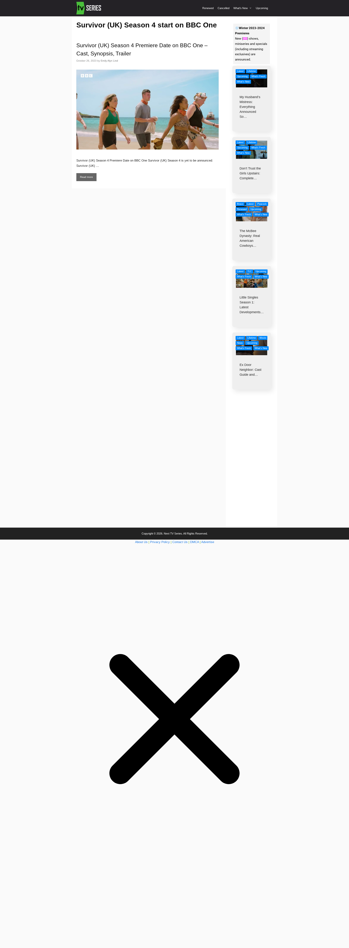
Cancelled (223, 8)
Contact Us (180, 542)
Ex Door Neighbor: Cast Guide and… (250, 369)
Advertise (207, 542)
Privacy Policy (160, 542)
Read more (86, 177)
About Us (141, 542)
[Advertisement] (251, 465)
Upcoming (262, 8)
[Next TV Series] (89, 8)
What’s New (240, 8)
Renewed (208, 8)
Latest (240, 71)
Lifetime (251, 71)
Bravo (240, 204)
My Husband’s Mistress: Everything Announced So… (250, 106)
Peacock (262, 204)
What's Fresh (258, 76)
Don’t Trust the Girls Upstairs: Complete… (250, 173)
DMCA (194, 542)
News (240, 343)
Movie (263, 337)
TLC (249, 271)
